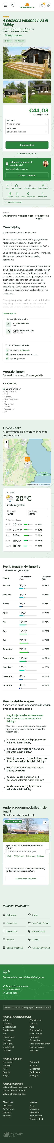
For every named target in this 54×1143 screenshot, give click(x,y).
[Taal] (48, 5)
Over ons (7, 1105)
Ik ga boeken (27, 144)
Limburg (7, 1040)
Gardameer (8, 1030)
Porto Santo (36, 1033)
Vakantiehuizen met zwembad (17, 1087)
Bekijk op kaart (15, 35)
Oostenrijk (35, 1068)
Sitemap (7, 1115)
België (6, 1075)
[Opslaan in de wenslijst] (45, 822)
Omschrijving (10, 215)
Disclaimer (34, 1108)
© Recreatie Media (44, 485)
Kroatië (33, 1065)
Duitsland (34, 1062)
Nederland (8, 1062)
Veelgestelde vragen (42, 217)
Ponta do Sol (36, 1030)
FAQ (32, 1105)
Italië (5, 1068)
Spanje (6, 1072)
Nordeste (34, 1037)
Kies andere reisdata (26, 878)
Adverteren (8, 1108)
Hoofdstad (18, 29)
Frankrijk (7, 1065)
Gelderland (8, 1047)
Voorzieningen (25, 215)
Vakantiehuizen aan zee (14, 1093)
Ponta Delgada (37, 1047)
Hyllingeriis (29, 29)
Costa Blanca (9, 1026)
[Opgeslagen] (42, 5)
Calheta (33, 1023)
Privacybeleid (36, 1119)
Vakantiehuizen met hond (15, 1090)
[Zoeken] (12, 5)
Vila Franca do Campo (40, 1043)
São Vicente (36, 1020)
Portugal (34, 1075)
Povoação (35, 1040)
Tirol (5, 1033)
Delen (9, 41)
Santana (34, 1050)
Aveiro (33, 1026)
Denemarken (8, 29)
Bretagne (7, 1043)
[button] (27, 459)
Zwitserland (35, 1072)
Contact (7, 1112)
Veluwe (6, 1020)
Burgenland (8, 1037)
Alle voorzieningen (15, 202)
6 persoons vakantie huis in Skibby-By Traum (24, 847)
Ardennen (7, 1023)
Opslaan (20, 41)
